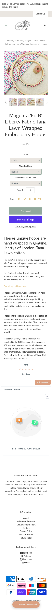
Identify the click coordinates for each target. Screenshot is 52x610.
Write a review (43, 382)
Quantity (21, 190)
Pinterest (27, 556)
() (40, 13)
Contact (26, 528)
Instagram (27, 559)
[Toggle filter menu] (47, 396)
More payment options (25, 226)
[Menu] (6, 25)
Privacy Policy (26, 531)
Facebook (27, 553)
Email (27, 562)
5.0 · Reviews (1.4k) (28, 604)
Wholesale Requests (26, 521)
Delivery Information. (26, 524)
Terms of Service (26, 534)
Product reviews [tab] (12, 389)
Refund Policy (26, 538)
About (26, 518)
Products (19, 40)
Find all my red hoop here (15, 286)
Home (10, 40)
